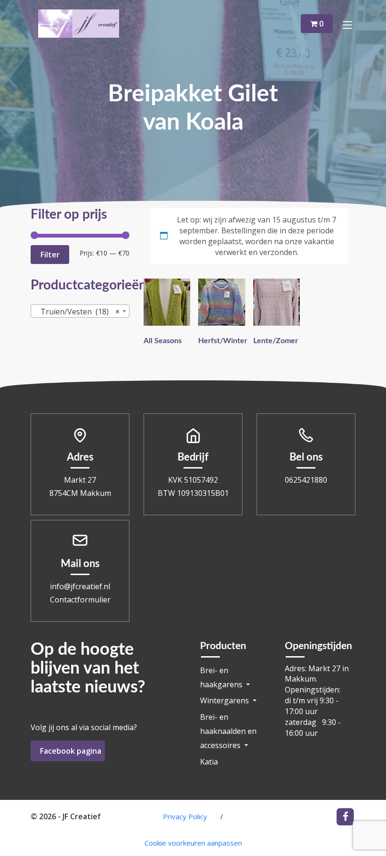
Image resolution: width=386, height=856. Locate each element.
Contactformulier (80, 599)
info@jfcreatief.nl (80, 586)
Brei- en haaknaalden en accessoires (228, 731)
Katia (209, 762)
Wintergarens (225, 700)
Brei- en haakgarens (222, 677)
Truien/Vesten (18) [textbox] (77, 311)
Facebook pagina (70, 751)
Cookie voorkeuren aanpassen (193, 843)
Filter (50, 254)
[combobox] (80, 311)
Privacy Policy (185, 816)
